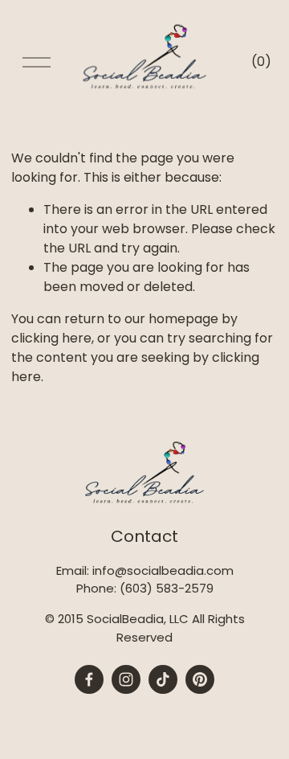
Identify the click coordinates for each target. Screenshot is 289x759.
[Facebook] (89, 679)
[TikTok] (163, 679)
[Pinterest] (199, 679)
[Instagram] (126, 679)
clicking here (51, 338)
